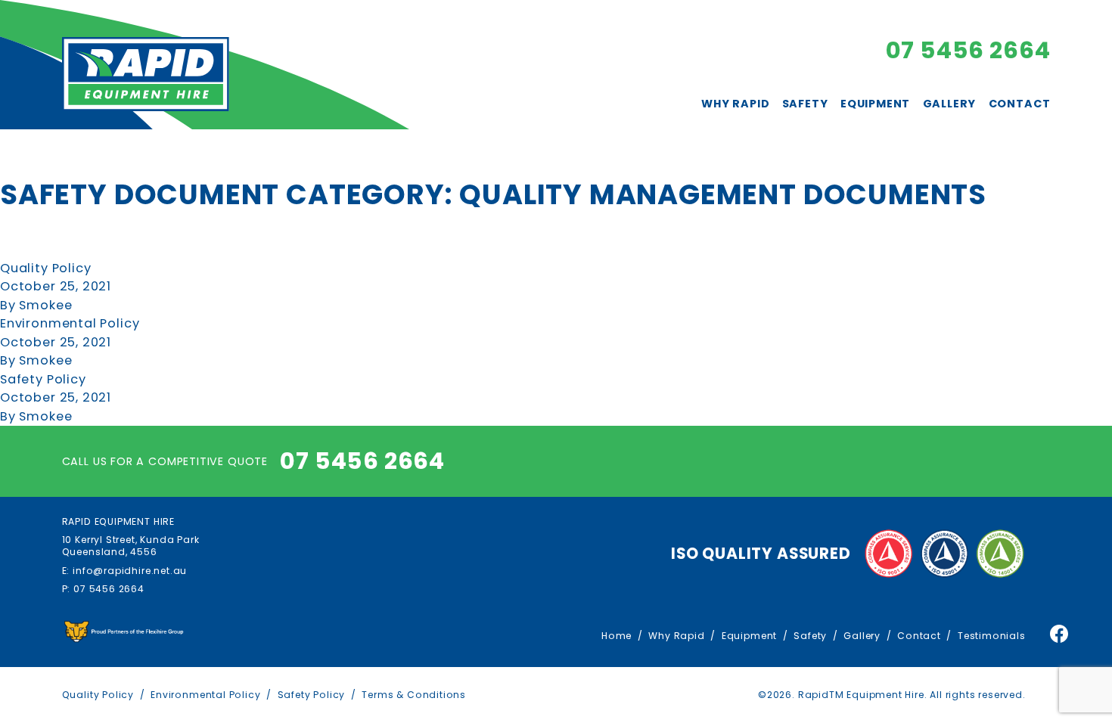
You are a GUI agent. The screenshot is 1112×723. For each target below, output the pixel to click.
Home (616, 635)
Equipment (875, 103)
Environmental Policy (69, 323)
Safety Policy (43, 379)
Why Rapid (735, 103)
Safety (805, 103)
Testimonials (992, 635)
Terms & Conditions (414, 694)
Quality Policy (45, 268)
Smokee (45, 305)
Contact (1020, 103)
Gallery (950, 103)
